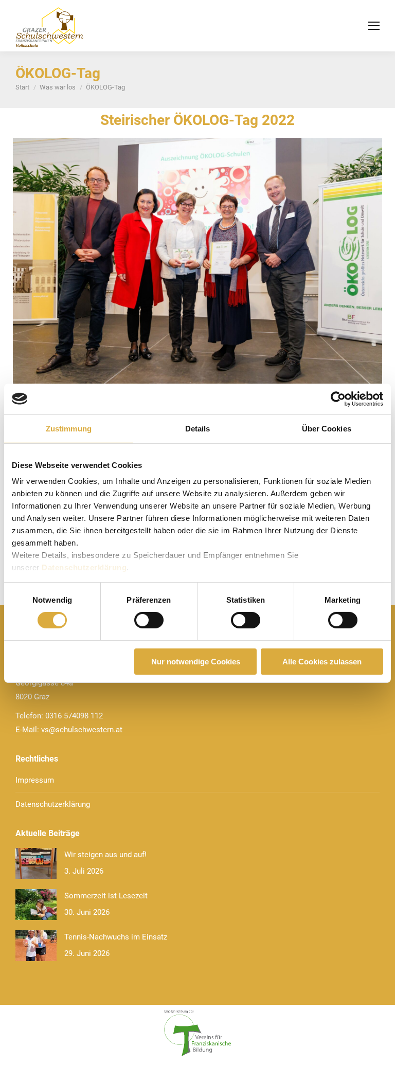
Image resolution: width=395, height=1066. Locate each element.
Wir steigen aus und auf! (105, 854)
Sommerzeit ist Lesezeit (106, 895)
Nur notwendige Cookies (195, 661)
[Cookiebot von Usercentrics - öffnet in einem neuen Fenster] (338, 398)
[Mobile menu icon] (374, 25)
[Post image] (36, 863)
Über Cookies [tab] (326, 428)
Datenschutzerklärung (84, 567)
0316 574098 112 (74, 715)
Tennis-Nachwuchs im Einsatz (115, 937)
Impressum (34, 780)
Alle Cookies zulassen (322, 661)
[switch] (149, 620)
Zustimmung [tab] (69, 428)
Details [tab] (197, 428)
